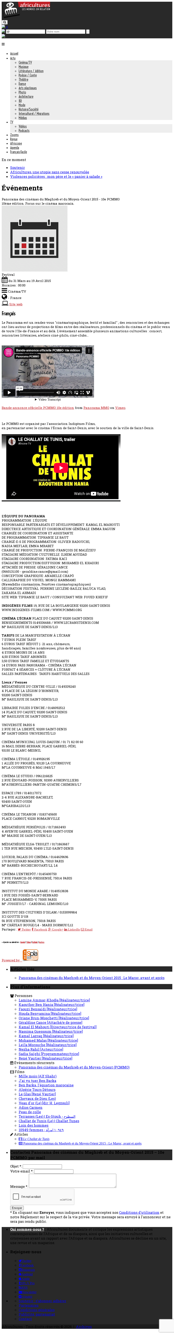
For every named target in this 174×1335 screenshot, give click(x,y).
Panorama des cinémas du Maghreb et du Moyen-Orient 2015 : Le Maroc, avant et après (91, 977)
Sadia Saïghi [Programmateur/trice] (49, 1054)
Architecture (26, 96)
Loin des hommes (33, 1125)
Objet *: (16, 1166)
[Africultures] (26, 17)
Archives (84, 1326)
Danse (22, 84)
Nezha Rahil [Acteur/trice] (41, 1049)
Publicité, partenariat (37, 1314)
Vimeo (120, 408)
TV (11, 122)
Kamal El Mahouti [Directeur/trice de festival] (58, 1027)
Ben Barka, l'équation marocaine (46, 1085)
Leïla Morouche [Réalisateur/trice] (48, 1045)
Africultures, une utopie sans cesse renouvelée (49, 172)
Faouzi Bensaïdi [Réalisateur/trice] (48, 1009)
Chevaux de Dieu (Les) (37, 1098)
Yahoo (29, 942)
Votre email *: (21, 1171)
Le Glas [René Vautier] (37, 1094)
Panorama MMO (96, 408)
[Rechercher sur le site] (5, 22)
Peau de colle (30, 1112)
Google (22, 942)
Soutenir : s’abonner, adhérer (42, 1301)
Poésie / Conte (28, 75)
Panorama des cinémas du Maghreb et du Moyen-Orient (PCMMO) (74, 1067)
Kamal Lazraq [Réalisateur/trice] (46, 1036)
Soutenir (17, 167)
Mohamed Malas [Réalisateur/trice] (48, 1040)
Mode (22, 105)
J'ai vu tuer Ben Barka (37, 1080)
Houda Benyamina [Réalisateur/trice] (50, 1013)
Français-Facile (18, 152)
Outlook (35, 942)
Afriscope (16, 143)
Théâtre (23, 79)
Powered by (12, 960)
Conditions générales (37, 1310)
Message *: (19, 1186)
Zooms (14, 135)
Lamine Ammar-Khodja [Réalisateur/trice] (54, 1000)
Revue (13, 139)
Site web (15, 304)
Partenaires (28, 1305)
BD (20, 101)
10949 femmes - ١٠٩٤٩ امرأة (41, 1130)
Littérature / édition (31, 71)
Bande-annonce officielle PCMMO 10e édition (38, 408)
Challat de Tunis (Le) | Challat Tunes (49, 1121)
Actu (12, 58)
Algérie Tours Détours (37, 1089)
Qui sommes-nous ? (27, 1229)
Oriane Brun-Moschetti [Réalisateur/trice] (54, 1018)
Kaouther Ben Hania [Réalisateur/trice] (51, 1004)
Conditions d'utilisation (139, 1212)
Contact (25, 1318)
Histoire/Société (28, 109)
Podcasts (24, 130)
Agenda (14, 147)
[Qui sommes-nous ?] (3, 36)
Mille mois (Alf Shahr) (37, 1076)
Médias (23, 118)
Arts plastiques (28, 88)
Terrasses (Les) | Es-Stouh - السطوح (47, 1116)
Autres (41, 942)
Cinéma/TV (25, 62)
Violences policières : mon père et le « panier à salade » (56, 176)
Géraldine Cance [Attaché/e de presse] (50, 1022)
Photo (22, 92)
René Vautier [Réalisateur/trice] (45, 1058)
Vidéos (23, 126)
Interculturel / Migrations (34, 113)
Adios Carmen (30, 1107)
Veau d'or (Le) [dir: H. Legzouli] (44, 1103)
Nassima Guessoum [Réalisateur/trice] (51, 1031)
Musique (23, 67)
